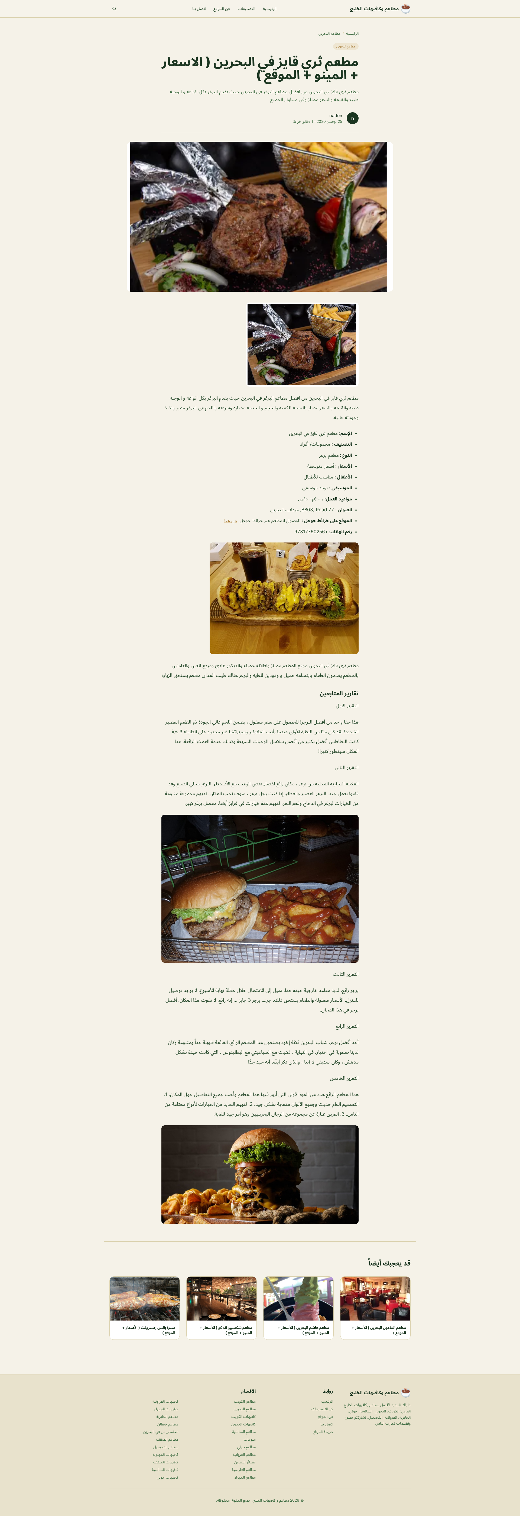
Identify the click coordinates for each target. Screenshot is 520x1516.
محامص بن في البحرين (160, 1431)
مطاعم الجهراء (245, 1477)
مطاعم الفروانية (244, 1454)
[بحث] (114, 9)
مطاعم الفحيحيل (165, 1446)
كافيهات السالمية (165, 1469)
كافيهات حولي (167, 1477)
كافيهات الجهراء (166, 1408)
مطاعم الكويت (245, 1401)
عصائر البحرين (245, 1462)
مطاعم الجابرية (167, 1416)
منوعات (250, 1439)
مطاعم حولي (246, 1446)
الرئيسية (270, 8)
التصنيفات (246, 8)
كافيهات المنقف (165, 1462)
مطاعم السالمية (244, 1431)
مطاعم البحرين (329, 33)
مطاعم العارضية (244, 1469)
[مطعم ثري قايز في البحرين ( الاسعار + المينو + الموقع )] (260, 345)
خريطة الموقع (323, 1431)
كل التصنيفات (322, 1408)
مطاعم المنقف (167, 1439)
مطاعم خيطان (167, 1424)
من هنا (230, 520)
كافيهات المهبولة (165, 1454)
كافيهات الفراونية (165, 1401)
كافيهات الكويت (243, 1416)
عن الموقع (221, 8)
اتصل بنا (199, 8)
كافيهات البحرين (243, 1424)
